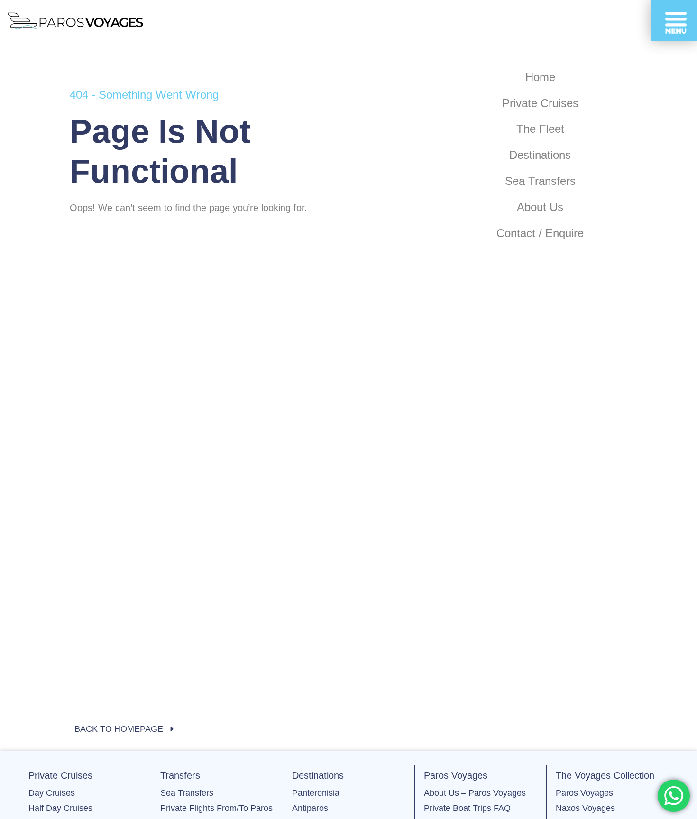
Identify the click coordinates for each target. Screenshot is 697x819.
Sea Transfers (186, 793)
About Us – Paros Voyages (475, 793)
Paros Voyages (584, 793)
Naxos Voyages (585, 808)
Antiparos (310, 808)
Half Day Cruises (60, 808)
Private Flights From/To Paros (216, 808)
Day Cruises (51, 793)
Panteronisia (315, 793)
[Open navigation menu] (674, 20)
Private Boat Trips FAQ (467, 808)
